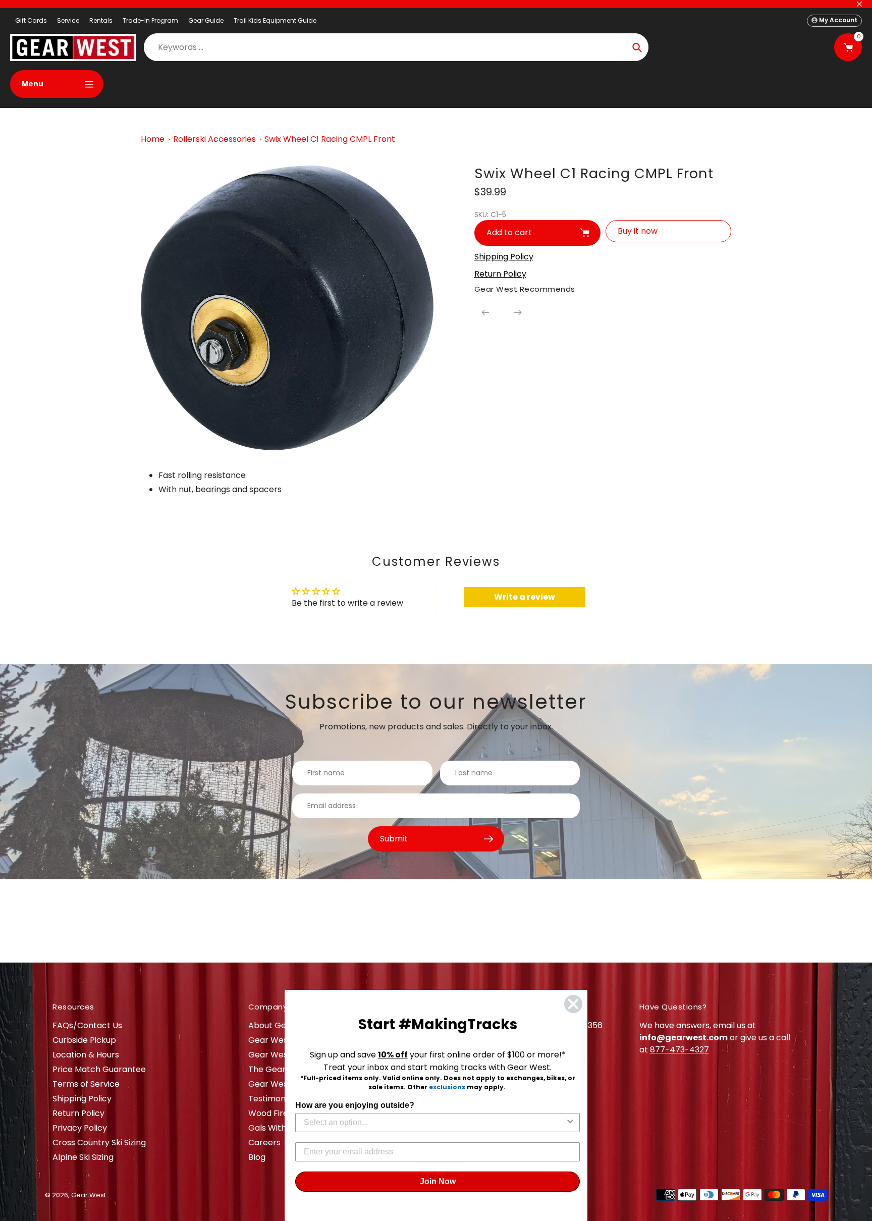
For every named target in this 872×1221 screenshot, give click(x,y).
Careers (264, 1142)
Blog (256, 1157)
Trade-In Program (150, 20)
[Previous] (485, 312)
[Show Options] (570, 1122)
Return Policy (78, 1113)
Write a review (524, 597)
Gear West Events (284, 1054)
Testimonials (273, 1098)
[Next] (518, 312)
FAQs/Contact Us (87, 1025)
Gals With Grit (275, 1128)
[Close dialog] (573, 1004)
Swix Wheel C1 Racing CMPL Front (329, 139)
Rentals (101, 20)
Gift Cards (31, 20)
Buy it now (638, 231)
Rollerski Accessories (214, 139)
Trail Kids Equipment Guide (275, 20)
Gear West (88, 1195)
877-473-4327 (679, 1049)
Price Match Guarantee (99, 1069)
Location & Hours (85, 1054)
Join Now (438, 1181)
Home (153, 139)
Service (68, 20)
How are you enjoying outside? (354, 1105)
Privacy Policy (79, 1128)
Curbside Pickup (84, 1040)
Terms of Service (86, 1084)
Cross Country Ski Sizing (99, 1142)
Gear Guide (206, 20)
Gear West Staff (280, 1084)
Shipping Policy (82, 1098)
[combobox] (434, 1122)
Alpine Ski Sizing (83, 1157)
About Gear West (282, 1025)
